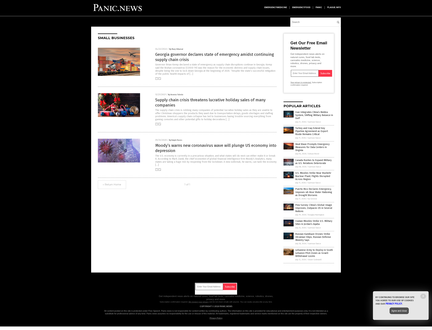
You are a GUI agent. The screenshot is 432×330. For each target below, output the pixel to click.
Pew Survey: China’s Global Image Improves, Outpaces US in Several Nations (313, 208)
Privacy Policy (216, 318)
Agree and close (399, 310)
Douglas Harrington (316, 215)
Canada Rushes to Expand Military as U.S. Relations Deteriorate (313, 162)
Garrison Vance (314, 122)
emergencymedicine (275, 7)
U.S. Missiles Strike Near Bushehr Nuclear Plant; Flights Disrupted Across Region (313, 176)
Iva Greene (312, 199)
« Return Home (112, 184)
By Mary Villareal (176, 49)
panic (319, 7)
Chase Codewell (314, 260)
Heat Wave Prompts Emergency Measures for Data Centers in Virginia (312, 147)
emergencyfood (301, 7)
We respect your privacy (198, 302)
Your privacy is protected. (300, 82)
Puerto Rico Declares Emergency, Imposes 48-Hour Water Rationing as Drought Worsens (313, 192)
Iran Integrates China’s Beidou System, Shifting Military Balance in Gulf (314, 115)
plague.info (334, 7)
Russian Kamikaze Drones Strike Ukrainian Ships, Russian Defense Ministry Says (313, 237)
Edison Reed (313, 154)
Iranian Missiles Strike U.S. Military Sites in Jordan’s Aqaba (313, 223)
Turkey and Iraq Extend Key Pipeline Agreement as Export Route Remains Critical (311, 131)
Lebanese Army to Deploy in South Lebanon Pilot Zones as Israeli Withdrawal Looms (314, 253)
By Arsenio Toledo (175, 95)
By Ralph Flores (175, 140)
